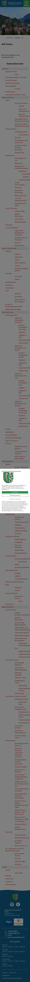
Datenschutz (12, 499)
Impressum (18, 499)
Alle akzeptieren (15, 492)
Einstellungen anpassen (15, 495)
